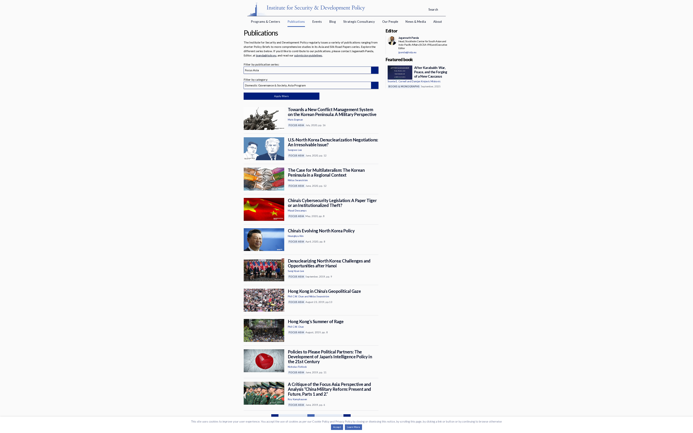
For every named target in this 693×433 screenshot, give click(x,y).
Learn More (353, 427)
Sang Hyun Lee (296, 271)
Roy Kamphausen (297, 399)
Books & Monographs (404, 86)
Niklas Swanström (298, 180)
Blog (332, 21)
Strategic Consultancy (359, 21)
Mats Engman (295, 119)
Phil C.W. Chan (296, 296)
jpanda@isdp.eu (266, 55)
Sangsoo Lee (295, 149)
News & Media (416, 21)
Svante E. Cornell (397, 81)
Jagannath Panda (408, 37)
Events (317, 21)
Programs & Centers (265, 21)
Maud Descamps (297, 210)
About (437, 21)
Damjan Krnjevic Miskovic (426, 81)
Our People (390, 21)
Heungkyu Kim (296, 236)
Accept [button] (337, 427)
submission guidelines (308, 55)
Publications (296, 21)
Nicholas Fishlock (297, 366)
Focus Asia (296, 125)
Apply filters (281, 96)
